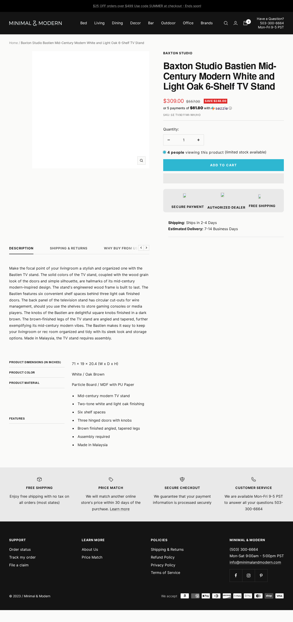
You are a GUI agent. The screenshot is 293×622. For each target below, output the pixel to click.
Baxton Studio (178, 53)
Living (99, 23)
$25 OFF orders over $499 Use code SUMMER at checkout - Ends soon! (147, 6)
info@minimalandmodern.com (255, 562)
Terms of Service (165, 572)
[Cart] (245, 23)
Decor (135, 23)
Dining (117, 23)
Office (188, 23)
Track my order (22, 557)
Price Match (92, 557)
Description (21, 248)
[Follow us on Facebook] (236, 575)
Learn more (120, 509)
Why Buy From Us (121, 248)
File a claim (19, 565)
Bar (151, 23)
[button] (223, 108)
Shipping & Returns (68, 248)
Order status (20, 549)
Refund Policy (163, 557)
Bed (83, 23)
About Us (90, 549)
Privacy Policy (163, 565)
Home (13, 43)
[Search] (226, 23)
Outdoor (168, 23)
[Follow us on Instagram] (248, 575)
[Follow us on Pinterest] (261, 575)
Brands (207, 23)
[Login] (235, 23)
